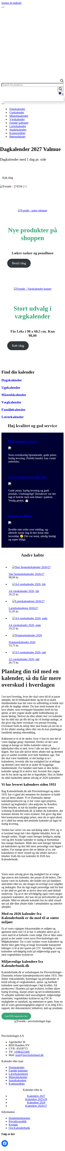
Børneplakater (17, 136)
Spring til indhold (11, 3)
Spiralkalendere (17, 1080)
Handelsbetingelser (19, 1118)
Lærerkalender (17, 126)
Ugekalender (16, 112)
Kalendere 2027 (36, 1096)
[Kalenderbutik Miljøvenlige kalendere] (32, 14)
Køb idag (18, 345)
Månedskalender (18, 115)
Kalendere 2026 (36, 1102)
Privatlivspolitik (18, 1121)
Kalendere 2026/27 (36, 1105)
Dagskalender (17, 109)
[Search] (60, 89)
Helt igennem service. (23, 441)
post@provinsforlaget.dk (29, 1055)
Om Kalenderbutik (19, 1127)
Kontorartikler (17, 133)
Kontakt (13, 1124)
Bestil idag (19, 263)
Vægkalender (17, 119)
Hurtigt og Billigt (20, 516)
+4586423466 (22, 1051)
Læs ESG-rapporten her (16, 1016)
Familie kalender (18, 122)
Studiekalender (17, 129)
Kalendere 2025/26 (36, 1099)
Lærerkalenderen (18, 1073)
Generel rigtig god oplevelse (27, 477)
